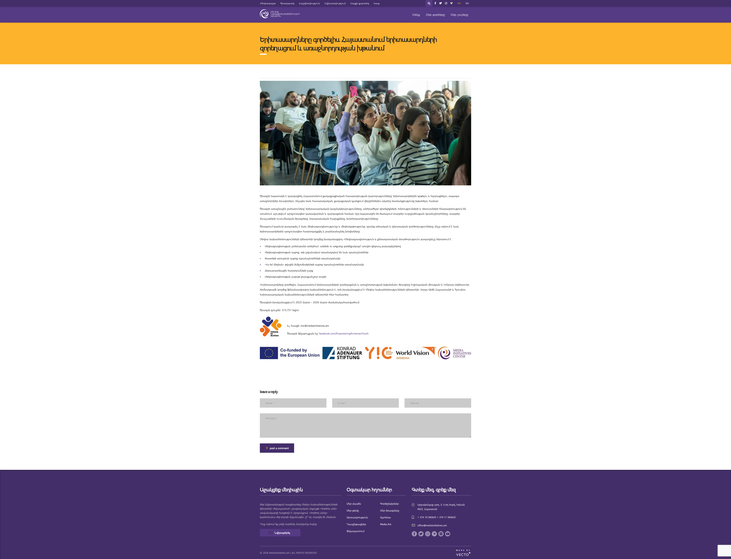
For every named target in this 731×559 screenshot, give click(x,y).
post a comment (279, 448)
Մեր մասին (354, 503)
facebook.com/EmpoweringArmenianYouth (344, 333)
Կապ (377, 3)
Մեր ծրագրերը (389, 510)
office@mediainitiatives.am (432, 525)
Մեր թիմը (353, 510)
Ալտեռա (385, 517)
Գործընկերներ (389, 503)
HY (459, 3)
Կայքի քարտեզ (359, 3)
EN (467, 3)
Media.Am (385, 524)
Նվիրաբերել (282, 532)
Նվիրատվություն (335, 3)
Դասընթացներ (356, 524)
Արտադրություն (357, 517)
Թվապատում (355, 531)
